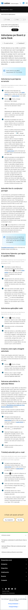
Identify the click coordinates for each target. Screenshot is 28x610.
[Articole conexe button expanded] (25, 535)
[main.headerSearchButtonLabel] (20, 3)
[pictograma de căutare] (20, 3)
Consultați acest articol (7, 247)
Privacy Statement (13, 603)
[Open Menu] (26, 3)
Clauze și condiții (5, 591)
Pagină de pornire (4, 9)
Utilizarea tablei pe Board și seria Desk (12, 552)
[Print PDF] (10, 30)
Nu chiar (20, 520)
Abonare (15, 29)
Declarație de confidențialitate (8, 593)
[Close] (26, 597)
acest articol (15, 96)
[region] (14, 602)
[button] (23, 3)
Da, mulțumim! (9, 520)
